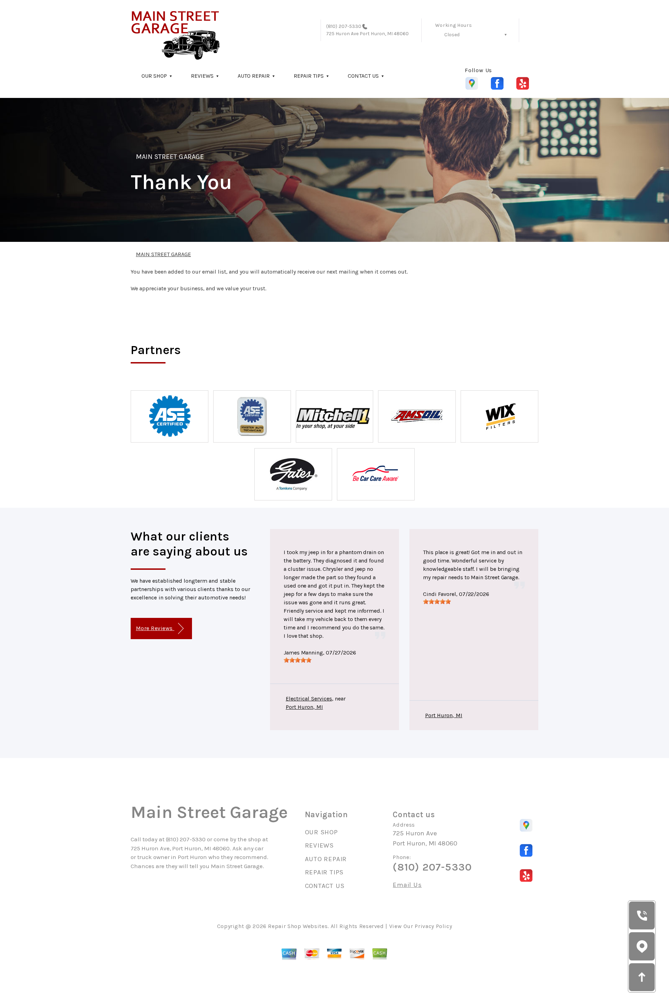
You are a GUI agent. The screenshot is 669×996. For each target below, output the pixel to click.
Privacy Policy (433, 926)
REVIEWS (202, 75)
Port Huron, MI (304, 707)
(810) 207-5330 (343, 26)
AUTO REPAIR (254, 75)
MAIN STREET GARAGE (170, 157)
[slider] (298, 660)
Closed (452, 35)
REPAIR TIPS (309, 75)
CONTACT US (363, 75)
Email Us (407, 885)
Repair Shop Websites (298, 926)
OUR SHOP (154, 75)
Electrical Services (309, 698)
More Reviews (155, 628)
